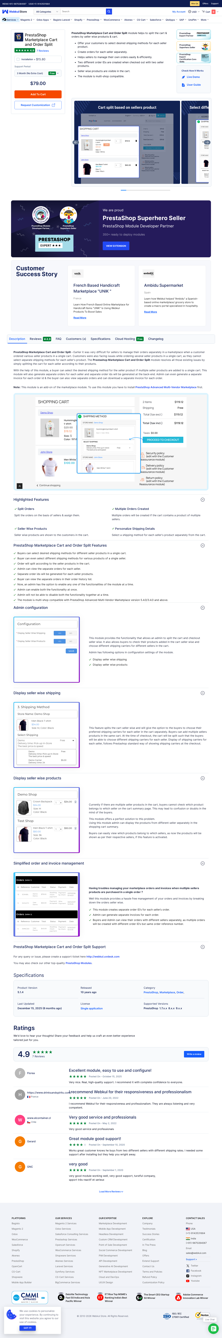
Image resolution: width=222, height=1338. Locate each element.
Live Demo (193, 77)
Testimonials (148, 1228)
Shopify (16, 1250)
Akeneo (16, 1255)
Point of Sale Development (113, 1244)
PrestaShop (151, 992)
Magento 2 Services (65, 1223)
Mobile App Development (112, 1228)
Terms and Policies (152, 1271)
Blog (144, 1250)
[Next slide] (207, 142)
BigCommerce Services (67, 1282)
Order (179, 992)
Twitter (194, 1265)
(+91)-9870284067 (17, 4)
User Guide (194, 84)
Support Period (22, 66)
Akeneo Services (64, 1260)
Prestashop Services (66, 1239)
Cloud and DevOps (109, 1277)
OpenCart (17, 1266)
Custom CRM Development (113, 1239)
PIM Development (108, 1255)
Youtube (195, 1280)
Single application (92, 1008)
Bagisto (16, 1223)
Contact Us (148, 1266)
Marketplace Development (113, 1223)
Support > (191, 1259)
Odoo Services (63, 1228)
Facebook (196, 1270)
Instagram (196, 1275)
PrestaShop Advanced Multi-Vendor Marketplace (165, 387)
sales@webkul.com (196, 1253)
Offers (205, 3)
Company (147, 1223)
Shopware (17, 1277)
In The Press (149, 1244)
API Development (108, 1260)
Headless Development (111, 1234)
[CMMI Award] (30, 1292)
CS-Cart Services (64, 1277)
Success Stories (150, 1234)
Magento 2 (17, 1228)
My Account (178, 11)
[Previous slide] (75, 142)
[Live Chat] (213, 1328)
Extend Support (150, 1260)
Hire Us (194, 3)
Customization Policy (153, 1282)
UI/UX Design (106, 1282)
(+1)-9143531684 (41, 4)
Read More (79, 317)
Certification (148, 1239)
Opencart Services (65, 1244)
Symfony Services (64, 1271)
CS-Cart (16, 1271)
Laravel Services (64, 1266)
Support (214, 3)
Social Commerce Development (115, 1250)
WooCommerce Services (68, 1250)
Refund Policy (149, 1277)
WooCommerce (20, 1239)
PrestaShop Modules (79, 963)
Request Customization (35, 105)
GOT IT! (28, 1328)
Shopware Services (65, 1255)
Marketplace (167, 992)
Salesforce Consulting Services (71, 1234)
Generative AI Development (113, 1266)
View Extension (116, 245)
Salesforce (17, 1244)
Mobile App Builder (22, 1282)
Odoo (15, 1234)
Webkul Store (16, 11)
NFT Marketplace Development (115, 1271)
